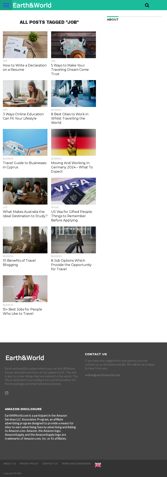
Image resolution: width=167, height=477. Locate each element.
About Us (9, 463)
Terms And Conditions (76, 463)
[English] (98, 467)
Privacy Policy (29, 463)
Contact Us (50, 463)
